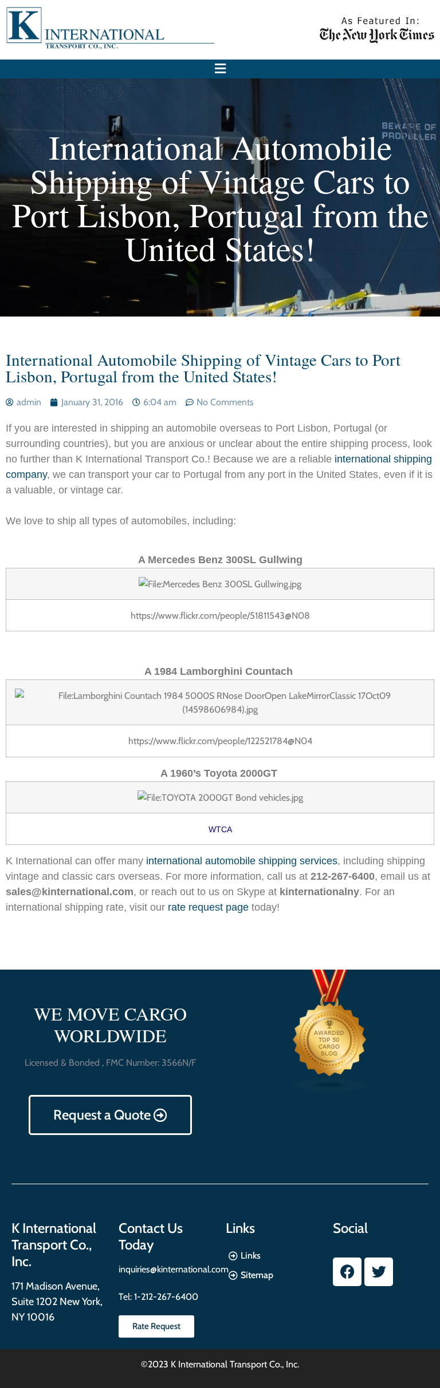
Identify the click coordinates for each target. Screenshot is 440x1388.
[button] (220, 69)
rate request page (208, 907)
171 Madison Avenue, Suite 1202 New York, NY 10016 (57, 1301)
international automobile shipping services (241, 861)
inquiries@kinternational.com (174, 1269)
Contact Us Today (151, 1236)
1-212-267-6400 (165, 1296)
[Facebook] (347, 1271)
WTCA (220, 829)
